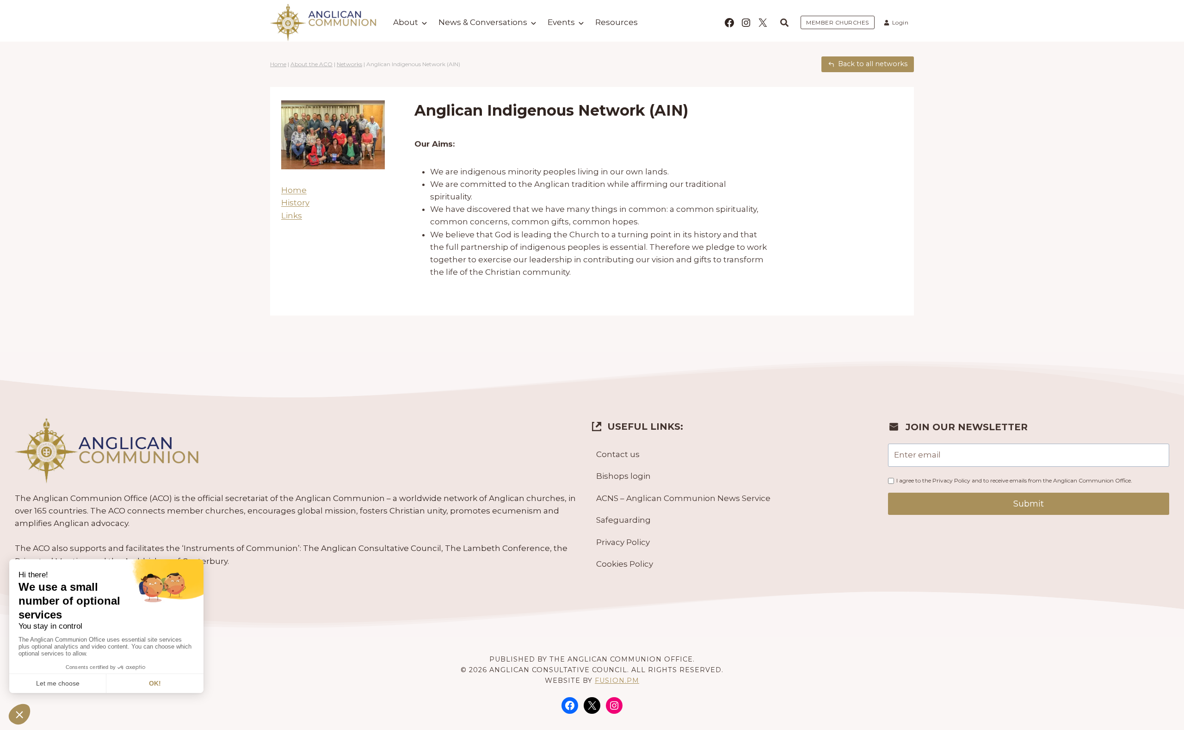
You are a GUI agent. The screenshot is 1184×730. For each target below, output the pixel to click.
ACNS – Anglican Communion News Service (683, 498)
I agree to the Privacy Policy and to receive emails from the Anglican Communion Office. (1014, 480)
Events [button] (561, 22)
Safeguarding (623, 520)
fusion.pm (617, 680)
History (295, 202)
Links (291, 215)
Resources (616, 22)
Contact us (618, 454)
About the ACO (311, 64)
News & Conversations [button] (482, 22)
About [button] (405, 22)
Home (278, 64)
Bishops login (623, 476)
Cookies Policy (624, 564)
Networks (349, 64)
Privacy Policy (623, 542)
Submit (1028, 504)
